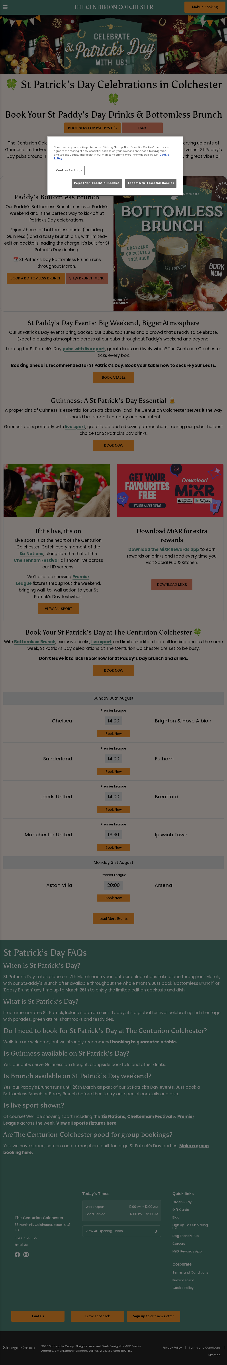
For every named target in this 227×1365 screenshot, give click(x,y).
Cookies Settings (69, 170)
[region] (115, 166)
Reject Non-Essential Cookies (96, 183)
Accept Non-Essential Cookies (151, 183)
